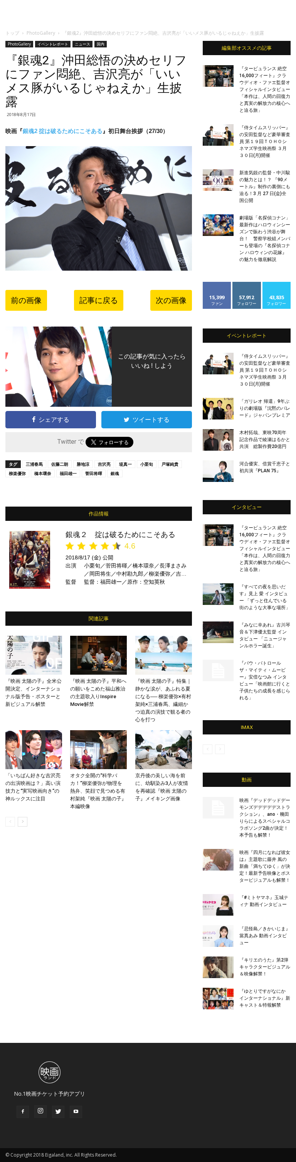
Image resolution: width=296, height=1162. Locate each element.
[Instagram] (40, 1111)
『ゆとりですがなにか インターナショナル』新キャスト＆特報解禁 (264, 998)
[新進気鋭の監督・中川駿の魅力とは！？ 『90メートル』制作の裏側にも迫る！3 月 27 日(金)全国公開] (218, 180)
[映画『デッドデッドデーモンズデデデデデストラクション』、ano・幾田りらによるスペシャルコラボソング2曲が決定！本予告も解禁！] (218, 807)
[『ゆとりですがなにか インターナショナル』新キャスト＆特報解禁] (218, 998)
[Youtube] (76, 1112)
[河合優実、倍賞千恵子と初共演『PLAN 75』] (218, 471)
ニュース (82, 44)
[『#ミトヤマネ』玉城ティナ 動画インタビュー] (218, 905)
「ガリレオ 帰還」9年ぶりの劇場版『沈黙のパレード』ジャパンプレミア (264, 408)
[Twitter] (58, 1112)
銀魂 (115, 473)
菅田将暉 (93, 473)
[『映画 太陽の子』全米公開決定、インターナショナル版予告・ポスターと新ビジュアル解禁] (33, 655)
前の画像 (26, 300)
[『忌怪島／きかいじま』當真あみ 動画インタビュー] (218, 936)
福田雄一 (68, 473)
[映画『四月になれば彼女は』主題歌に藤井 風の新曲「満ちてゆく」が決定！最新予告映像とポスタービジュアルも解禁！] (218, 860)
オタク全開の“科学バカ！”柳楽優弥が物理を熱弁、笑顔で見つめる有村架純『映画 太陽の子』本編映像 (98, 791)
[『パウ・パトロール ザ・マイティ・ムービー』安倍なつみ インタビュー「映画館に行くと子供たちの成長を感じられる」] (218, 670)
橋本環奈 (42, 473)
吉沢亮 (104, 464)
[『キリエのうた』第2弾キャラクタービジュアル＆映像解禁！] (218, 967)
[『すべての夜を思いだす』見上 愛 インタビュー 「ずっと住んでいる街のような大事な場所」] (218, 594)
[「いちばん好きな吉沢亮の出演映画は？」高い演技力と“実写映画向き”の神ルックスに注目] (33, 749)
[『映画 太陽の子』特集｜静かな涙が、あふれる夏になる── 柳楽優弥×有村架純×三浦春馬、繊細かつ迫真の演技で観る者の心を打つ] (163, 655)
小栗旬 (146, 464)
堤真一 (125, 464)
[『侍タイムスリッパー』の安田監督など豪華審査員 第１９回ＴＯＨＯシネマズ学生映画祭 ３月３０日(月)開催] (218, 135)
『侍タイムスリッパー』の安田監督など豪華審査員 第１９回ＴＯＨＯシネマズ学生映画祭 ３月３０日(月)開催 (264, 141)
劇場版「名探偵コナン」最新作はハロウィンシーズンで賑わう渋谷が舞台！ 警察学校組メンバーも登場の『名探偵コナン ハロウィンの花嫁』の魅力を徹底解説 (264, 238)
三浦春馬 (34, 464)
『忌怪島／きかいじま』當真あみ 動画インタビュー (264, 935)
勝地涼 (83, 464)
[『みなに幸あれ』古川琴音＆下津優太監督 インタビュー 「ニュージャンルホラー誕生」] (218, 632)
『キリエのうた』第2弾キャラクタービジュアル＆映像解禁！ (264, 967)
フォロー (246, 285)
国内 (100, 44)
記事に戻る (98, 300)
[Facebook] (23, 1112)
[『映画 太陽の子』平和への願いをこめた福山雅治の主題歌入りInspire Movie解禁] (98, 655)
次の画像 (171, 300)
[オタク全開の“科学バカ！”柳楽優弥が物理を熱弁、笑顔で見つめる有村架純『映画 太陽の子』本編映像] (98, 749)
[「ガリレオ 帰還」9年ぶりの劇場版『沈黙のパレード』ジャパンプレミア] (218, 408)
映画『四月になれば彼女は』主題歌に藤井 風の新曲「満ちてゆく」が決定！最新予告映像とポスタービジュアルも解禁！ (264, 866)
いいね (217, 285)
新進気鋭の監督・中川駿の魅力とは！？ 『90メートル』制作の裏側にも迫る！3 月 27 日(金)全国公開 (264, 186)
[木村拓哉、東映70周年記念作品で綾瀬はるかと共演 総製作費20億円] (218, 440)
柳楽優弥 (17, 473)
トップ (12, 33)
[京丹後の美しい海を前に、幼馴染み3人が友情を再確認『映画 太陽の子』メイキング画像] (163, 749)
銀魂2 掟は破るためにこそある (63, 131)
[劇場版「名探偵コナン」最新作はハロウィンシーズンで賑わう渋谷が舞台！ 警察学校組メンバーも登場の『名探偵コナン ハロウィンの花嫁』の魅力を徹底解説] (218, 225)
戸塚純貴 (169, 464)
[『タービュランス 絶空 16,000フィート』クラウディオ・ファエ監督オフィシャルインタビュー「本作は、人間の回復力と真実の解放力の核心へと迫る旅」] (218, 76)
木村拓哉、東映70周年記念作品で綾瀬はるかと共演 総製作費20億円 (264, 439)
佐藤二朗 (59, 464)
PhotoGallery (41, 33)
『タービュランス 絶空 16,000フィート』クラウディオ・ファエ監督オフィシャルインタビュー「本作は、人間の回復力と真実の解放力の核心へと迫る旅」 (264, 89)
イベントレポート (52, 44)
